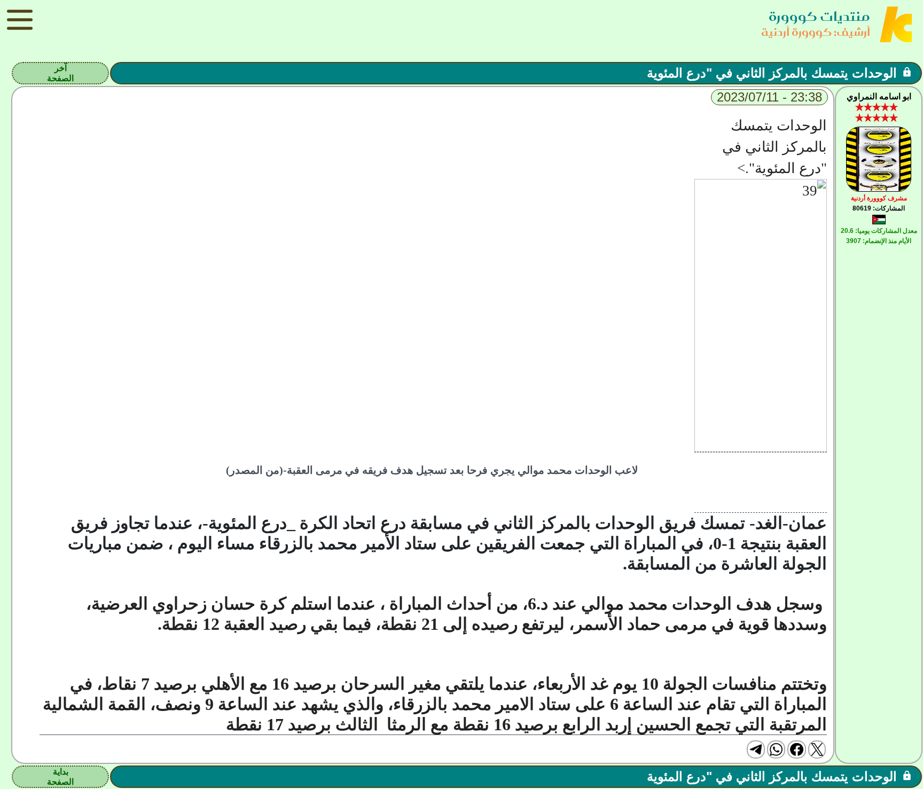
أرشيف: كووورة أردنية (815, 32)
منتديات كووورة (819, 16)
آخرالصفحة (60, 73)
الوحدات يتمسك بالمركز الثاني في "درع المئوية (772, 73)
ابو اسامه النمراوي (879, 96)
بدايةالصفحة (60, 776)
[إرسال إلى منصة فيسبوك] (796, 749)
